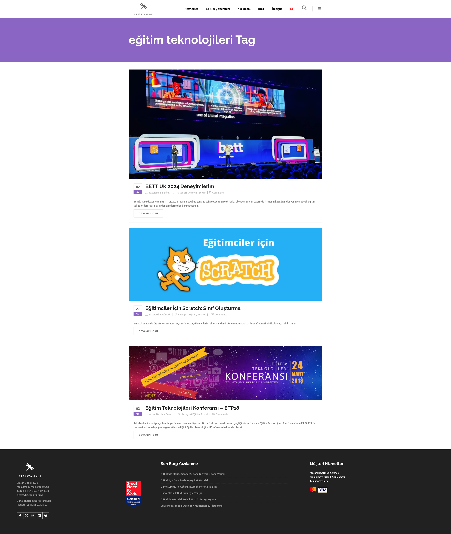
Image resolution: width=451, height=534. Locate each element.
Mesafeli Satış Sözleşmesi (324, 473)
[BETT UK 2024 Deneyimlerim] (225, 123)
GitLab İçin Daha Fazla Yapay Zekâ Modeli (185, 480)
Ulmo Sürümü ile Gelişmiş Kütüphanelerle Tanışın (189, 486)
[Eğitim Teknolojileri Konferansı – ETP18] (225, 372)
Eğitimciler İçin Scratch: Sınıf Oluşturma (192, 308)
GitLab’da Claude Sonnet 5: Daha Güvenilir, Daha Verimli (193, 474)
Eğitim (202, 192)
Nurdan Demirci (165, 414)
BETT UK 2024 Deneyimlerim (179, 186)
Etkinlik (205, 414)
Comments (218, 192)
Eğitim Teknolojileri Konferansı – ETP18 (192, 408)
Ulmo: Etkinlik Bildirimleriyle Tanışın (181, 493)
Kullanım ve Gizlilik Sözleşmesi (327, 477)
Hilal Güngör (163, 314)
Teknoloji (203, 314)
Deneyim (192, 192)
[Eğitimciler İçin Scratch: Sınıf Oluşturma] (225, 264)
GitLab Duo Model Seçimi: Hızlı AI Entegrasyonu (188, 499)
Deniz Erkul (162, 192)
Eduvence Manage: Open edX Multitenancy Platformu (192, 505)
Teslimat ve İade (319, 481)
